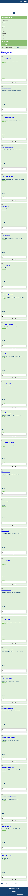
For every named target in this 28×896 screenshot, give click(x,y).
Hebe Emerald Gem (7, 147)
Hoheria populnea (6, 678)
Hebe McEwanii (5, 235)
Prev (2, 883)
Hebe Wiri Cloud (6, 590)
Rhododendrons (5, 20)
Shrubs (3, 26)
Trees (3, 29)
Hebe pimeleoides (6, 383)
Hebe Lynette (5, 206)
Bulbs (3, 38)
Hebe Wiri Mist (5, 619)
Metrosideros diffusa (7, 855)
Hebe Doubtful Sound (7, 117)
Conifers (3, 27)
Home (21, 1)
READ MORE (4, 62)
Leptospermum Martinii (8, 737)
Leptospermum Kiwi (7, 708)
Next (15, 883)
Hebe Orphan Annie (7, 353)
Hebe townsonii (5, 560)
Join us (14, 891)
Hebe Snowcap (5, 472)
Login (24, 1)
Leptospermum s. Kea (7, 767)
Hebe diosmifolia (6, 88)
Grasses (3, 31)
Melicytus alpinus (6, 826)
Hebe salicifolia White (7, 442)
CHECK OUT (17, 47)
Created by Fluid (20, 894)
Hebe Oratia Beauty (7, 324)
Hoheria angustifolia (7, 649)
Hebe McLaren (5, 265)
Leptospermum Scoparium (9, 796)
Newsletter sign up (14, 888)
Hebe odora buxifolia (7, 294)
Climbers (4, 33)
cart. (13, 47)
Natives (3, 24)
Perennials (4, 22)
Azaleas (3, 37)
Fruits (3, 35)
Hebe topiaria (5, 531)
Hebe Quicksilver (6, 413)
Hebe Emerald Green (7, 176)
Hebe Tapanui (5, 501)
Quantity (3, 78)
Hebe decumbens (6, 58)
